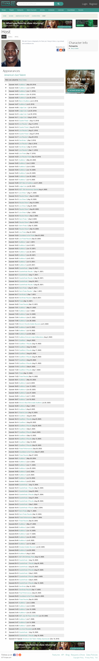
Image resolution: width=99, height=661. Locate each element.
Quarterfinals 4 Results (26, 507)
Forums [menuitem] (80, 10)
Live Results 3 (23, 137)
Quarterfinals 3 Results (26, 501)
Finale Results (23, 304)
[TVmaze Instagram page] (17, 655)
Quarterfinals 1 (24, 268)
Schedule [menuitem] (51, 10)
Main (4, 37)
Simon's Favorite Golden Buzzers (29, 324)
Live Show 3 (23, 206)
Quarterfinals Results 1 (26, 271)
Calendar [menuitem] (61, 10)
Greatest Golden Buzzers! (27, 547)
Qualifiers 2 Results (25, 350)
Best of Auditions (24, 101)
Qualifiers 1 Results (25, 344)
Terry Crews (75, 48)
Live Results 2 (23, 130)
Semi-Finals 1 (23, 219)
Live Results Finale (25, 157)
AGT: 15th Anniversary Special (28, 189)
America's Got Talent (15, 74)
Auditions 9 (22, 409)
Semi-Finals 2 (23, 225)
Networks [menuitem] (20, 10)
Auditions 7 (22, 180)
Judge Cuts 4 (23, 117)
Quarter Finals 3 (24, 134)
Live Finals (22, 153)
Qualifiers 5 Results (25, 370)
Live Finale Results (25, 239)
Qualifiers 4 (22, 360)
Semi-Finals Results (25, 514)
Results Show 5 (24, 222)
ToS (96, 657)
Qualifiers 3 (22, 353)
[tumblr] (63, 50)
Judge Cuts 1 (23, 107)
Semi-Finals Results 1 (26, 291)
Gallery (10, 37)
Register (93, 4)
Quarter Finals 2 (24, 127)
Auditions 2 (22, 88)
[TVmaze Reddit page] (20, 655)
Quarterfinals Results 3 (26, 284)
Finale (21, 301)
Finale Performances (25, 448)
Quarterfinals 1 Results (26, 488)
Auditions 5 (22, 98)
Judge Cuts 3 (23, 114)
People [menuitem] (11, 10)
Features (56, 655)
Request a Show (78, 655)
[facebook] (58, 50)
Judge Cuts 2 (23, 111)
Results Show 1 (24, 196)
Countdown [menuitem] (71, 10)
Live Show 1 (23, 193)
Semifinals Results (25, 589)
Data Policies (92, 655)
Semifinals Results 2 (25, 298)
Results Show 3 (24, 209)
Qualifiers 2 (22, 347)
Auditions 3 (22, 91)
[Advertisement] (37, 24)
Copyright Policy (78, 657)
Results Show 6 (24, 229)
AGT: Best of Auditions (26, 183)
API (62, 655)
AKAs (16, 37)
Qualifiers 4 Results (25, 363)
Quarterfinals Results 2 (26, 278)
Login (84, 4)
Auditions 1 (22, 84)
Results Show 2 (24, 202)
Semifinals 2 (23, 147)
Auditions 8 (22, 265)
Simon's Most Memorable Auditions (30, 403)
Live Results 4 (23, 143)
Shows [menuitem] (4, 10)
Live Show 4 (23, 212)
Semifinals (22, 586)
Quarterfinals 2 (24, 275)
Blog (67, 655)
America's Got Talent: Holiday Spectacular (36, 639)
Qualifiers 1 (22, 340)
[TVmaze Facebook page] (14, 655)
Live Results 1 (23, 124)
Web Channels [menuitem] (31, 10)
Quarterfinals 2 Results (26, 494)
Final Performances (25, 593)
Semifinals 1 (23, 140)
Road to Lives (23, 412)
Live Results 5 (23, 150)
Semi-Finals (23, 511)
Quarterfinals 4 (24, 504)
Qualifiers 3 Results (25, 357)
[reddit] (61, 50)
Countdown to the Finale (26, 235)
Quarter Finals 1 (24, 121)
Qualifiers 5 (22, 366)
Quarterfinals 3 (24, 281)
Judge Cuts (22, 186)
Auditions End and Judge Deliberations (31, 337)
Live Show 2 (23, 199)
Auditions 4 (22, 94)
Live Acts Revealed (25, 629)
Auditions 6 (22, 104)
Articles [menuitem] (42, 10)
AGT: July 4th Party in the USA (28, 616)
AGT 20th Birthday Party (26, 557)
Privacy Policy (89, 657)
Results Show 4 (24, 216)
